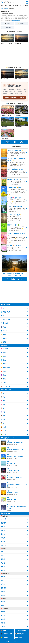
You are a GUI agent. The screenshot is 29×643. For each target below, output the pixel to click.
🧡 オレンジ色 (5, 367)
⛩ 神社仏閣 (4, 323)
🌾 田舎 (3, 334)
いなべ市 (3, 519)
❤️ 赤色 (3, 371)
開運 (2, 5)
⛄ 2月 (3, 397)
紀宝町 (3, 626)
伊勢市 (3, 576)
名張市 (3, 605)
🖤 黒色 (3, 379)
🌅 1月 (3, 393)
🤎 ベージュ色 (5, 386)
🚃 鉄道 (3, 342)
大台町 (3, 563)
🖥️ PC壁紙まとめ (20, 633)
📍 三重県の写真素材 (20, 630)
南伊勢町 (3, 588)
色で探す (15, 5)
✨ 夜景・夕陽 (5, 319)
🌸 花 (2, 308)
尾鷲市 (3, 611)
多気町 (3, 566)
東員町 (3, 526)
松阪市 (6, 8)
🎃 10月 (3, 427)
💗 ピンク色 (4, 348)
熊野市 (3, 623)
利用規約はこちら (16, 20)
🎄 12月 (3, 434)
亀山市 (3, 541)
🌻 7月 (3, 415)
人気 (6, 5)
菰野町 (3, 530)
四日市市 (3, 545)
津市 (2, 551)
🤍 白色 (3, 382)
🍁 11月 (3, 431)
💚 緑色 (3, 356)
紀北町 (3, 615)
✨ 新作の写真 (21, 23)
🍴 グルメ (4, 338)
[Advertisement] (14, 55)
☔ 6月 (3, 412)
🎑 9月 (3, 423)
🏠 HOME (3, 630)
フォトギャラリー (7, 2)
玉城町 (3, 591)
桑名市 (3, 534)
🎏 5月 (3, 408)
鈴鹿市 (3, 538)
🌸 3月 (3, 400)
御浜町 (3, 619)
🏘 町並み (4, 330)
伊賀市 (3, 601)
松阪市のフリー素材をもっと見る (14, 142)
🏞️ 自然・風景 (5, 312)
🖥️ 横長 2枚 (7, 23)
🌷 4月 (3, 404)
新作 (10, 5)
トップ (2, 8)
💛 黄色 (3, 364)
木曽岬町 (3, 523)
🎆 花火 (3, 327)
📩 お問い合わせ (19, 637)
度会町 (3, 595)
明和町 (3, 559)
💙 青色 (3, 352)
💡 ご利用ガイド (5, 637)
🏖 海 (2, 315)
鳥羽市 (3, 584)
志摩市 (3, 580)
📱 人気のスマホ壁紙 (6, 633)
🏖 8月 (3, 419)
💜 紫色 (3, 375)
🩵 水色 (3, 360)
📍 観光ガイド (7, 27)
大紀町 (3, 570)
